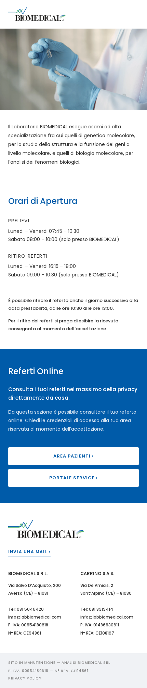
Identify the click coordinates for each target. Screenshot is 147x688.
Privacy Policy (24, 678)
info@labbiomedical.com (34, 617)
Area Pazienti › (73, 456)
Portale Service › (73, 478)
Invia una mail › (29, 552)
